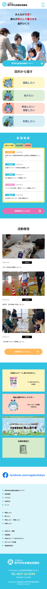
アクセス (7, 498)
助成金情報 (19, 145)
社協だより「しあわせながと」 (15, 538)
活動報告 (7, 535)
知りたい (29, 95)
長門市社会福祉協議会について (22, 63)
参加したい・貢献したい (29, 108)
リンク (7, 505)
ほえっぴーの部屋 (10, 542)
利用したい (29, 121)
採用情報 (28, 145)
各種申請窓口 (9, 546)
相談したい (29, 82)
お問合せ (7, 501)
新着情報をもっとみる (22, 211)
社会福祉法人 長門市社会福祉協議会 (14, 4)
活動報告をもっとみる (22, 351)
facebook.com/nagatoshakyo (24, 475)
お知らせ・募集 (9, 145)
